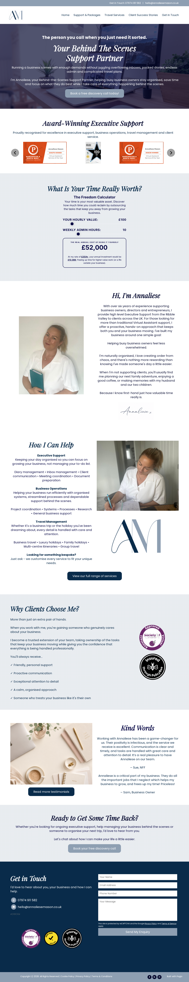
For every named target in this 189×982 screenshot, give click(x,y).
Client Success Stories (143, 15)
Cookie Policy (67, 976)
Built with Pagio (174, 976)
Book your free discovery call (94, 848)
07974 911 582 (27, 900)
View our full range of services (94, 576)
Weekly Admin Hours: (94, 230)
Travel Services (114, 15)
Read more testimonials (51, 792)
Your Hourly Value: (94, 219)
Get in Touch (170, 15)
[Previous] (15, 153)
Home (65, 15)
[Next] (171, 153)
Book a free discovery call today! (94, 93)
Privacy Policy (83, 976)
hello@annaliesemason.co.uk (162, 3)
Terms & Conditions (102, 976)
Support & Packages (87, 15)
